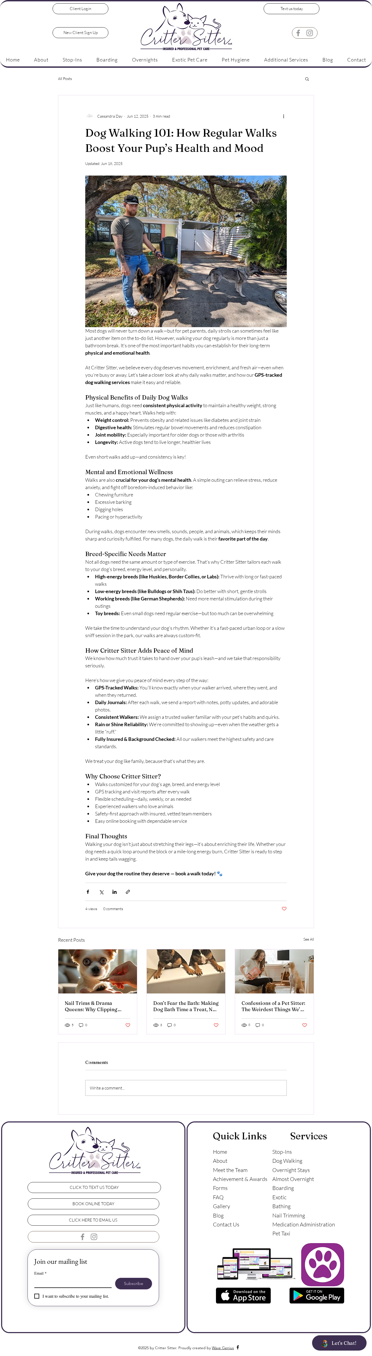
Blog (218, 1215)
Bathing (281, 1206)
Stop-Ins (282, 1151)
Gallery (221, 1206)
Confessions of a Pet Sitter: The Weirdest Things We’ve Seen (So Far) (274, 1006)
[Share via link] (127, 891)
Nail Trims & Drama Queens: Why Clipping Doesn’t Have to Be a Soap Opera (95, 1006)
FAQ (218, 1197)
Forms (220, 1188)
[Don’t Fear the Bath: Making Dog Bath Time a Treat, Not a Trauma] (186, 971)
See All (308, 939)
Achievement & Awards (240, 1179)
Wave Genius (223, 1347)
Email (40, 1273)
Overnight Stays (291, 1170)
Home (220, 1151)
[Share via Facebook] (87, 891)
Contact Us (226, 1224)
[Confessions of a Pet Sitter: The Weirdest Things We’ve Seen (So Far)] (274, 971)
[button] (72, 59)
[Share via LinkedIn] (114, 891)
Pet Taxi (281, 1233)
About (220, 1160)
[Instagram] (309, 33)
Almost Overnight (293, 1179)
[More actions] (283, 116)
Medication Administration (303, 1224)
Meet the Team (230, 1170)
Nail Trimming (288, 1215)
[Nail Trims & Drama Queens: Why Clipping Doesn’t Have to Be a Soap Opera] (97, 971)
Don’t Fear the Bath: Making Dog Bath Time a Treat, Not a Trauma (186, 1006)
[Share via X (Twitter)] (101, 891)
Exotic (279, 1197)
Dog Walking (287, 1160)
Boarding (283, 1188)
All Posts (65, 78)
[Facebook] (298, 33)
